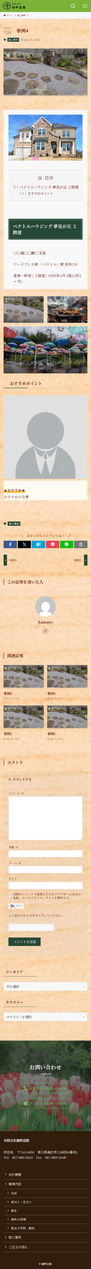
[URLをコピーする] (80, 544)
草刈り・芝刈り (21, 1202)
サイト (12, 879)
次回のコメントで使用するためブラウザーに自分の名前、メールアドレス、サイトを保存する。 (47, 895)
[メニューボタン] (85, 6)
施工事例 (13, 39)
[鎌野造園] (14, 6)
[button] (10, 544)
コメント (16, 793)
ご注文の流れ (18, 1247)
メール (14, 863)
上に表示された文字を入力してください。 (36, 915)
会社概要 (14, 1174)
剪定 (14, 1211)
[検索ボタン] (73, 6)
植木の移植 (18, 1219)
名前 (13, 847)
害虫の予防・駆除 (23, 1228)
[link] (45, 631)
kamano (45, 622)
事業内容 (14, 1184)
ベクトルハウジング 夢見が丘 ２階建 (49, 187)
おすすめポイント (40, 193)
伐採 (14, 1193)
